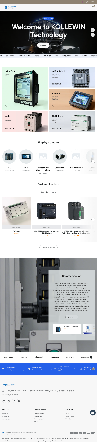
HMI (26, 168)
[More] (10, 2)
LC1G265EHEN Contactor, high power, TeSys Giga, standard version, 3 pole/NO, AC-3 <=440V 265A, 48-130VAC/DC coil (76, 232)
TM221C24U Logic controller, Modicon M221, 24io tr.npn (46, 232)
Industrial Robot (76, 168)
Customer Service (40, 409)
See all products (48, 247)
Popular (53, 192)
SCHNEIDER (46, 227)
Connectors (60, 168)
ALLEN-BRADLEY (16, 227)
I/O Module (16, 231)
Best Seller (44, 192)
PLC (9, 168)
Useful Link (69, 409)
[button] (93, 35)
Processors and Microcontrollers (43, 169)
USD (92, 2)
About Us (5, 409)
